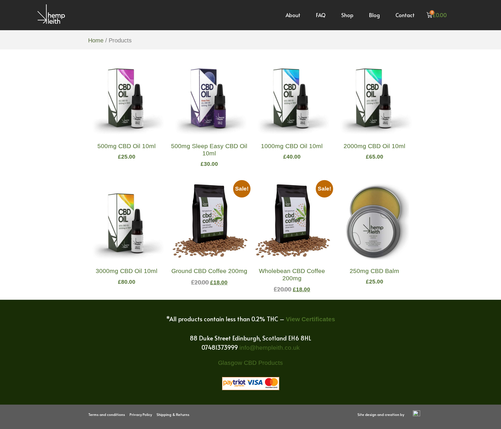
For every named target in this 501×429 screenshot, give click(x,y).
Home (96, 40)
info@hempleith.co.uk (269, 347)
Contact (405, 15)
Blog (374, 15)
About (293, 15)
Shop (347, 15)
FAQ (321, 15)
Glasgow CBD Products (250, 362)
